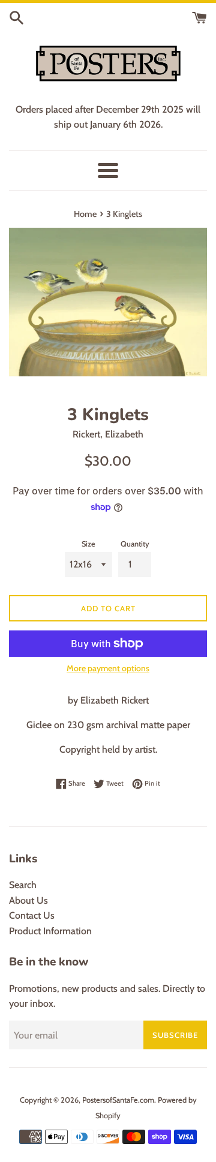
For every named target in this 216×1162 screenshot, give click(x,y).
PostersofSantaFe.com (118, 1099)
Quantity (135, 543)
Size (88, 543)
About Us (28, 900)
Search (23, 885)
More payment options (108, 668)
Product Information (50, 931)
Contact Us (32, 915)
